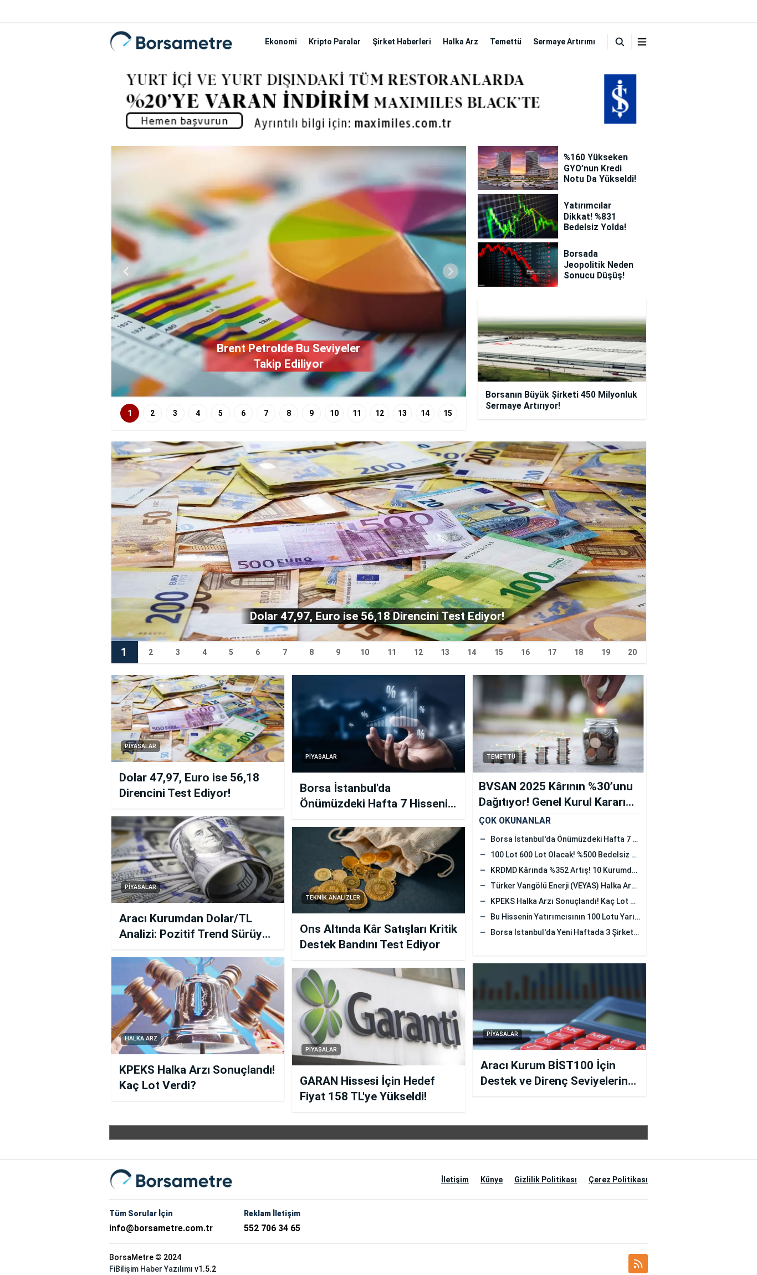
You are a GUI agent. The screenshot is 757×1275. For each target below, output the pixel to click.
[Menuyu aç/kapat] (642, 42)
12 (379, 413)
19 (605, 652)
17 (552, 652)
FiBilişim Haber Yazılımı (151, 1268)
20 (632, 652)
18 (578, 652)
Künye (491, 1179)
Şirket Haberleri (401, 41)
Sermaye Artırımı (564, 41)
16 (525, 652)
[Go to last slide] (127, 271)
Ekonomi (281, 41)
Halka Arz (460, 41)
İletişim (455, 1179)
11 (356, 413)
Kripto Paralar (335, 41)
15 (447, 413)
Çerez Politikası (618, 1179)
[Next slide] (450, 271)
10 (334, 413)
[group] (288, 271)
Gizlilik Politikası (545, 1179)
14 (425, 413)
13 (402, 413)
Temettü (505, 41)
